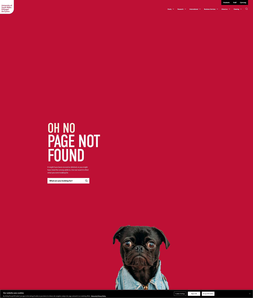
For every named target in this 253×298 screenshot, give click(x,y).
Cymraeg (243, 2)
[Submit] (86, 180)
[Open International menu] (195, 9)
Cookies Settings (180, 293)
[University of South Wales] (7, 7)
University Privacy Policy (98, 296)
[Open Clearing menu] (238, 9)
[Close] (250, 293)
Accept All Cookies (208, 293)
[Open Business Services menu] (211, 9)
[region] (126, 294)
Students (226, 2)
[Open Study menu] (171, 9)
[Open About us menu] (226, 9)
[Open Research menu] (181, 9)
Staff (234, 2)
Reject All (194, 293)
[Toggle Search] (246, 8)
